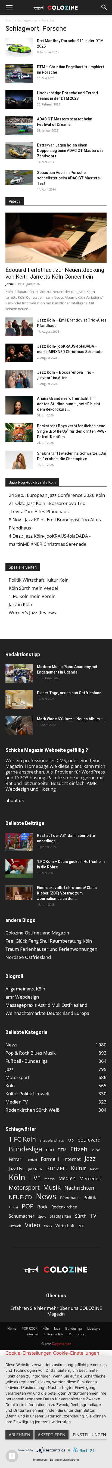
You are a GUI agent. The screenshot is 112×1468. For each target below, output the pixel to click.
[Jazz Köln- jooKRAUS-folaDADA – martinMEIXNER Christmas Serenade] (19, 353)
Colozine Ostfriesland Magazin (37, 933)
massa (49, 1178)
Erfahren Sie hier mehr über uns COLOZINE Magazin (56, 1311)
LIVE (35, 1178)
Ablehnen (19, 1434)
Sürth (80, 1216)
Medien (67, 1178)
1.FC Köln (22, 1139)
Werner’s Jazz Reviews (32, 612)
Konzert (56, 1168)
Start (9, 20)
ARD (71, 1140)
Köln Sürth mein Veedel (33, 588)
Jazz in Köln (20, 604)
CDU (50, 1149)
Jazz (90, 1158)
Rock (42, 1207)
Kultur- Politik (53, 1334)
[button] (9, 7)
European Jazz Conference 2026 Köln (66, 495)
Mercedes (90, 1178)
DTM (62, 1149)
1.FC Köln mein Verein (32, 596)
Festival (31, 1160)
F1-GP (95, 1150)
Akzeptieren (51, 1434)
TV (93, 1215)
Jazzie (9, 284)
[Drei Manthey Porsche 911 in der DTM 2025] (19, 47)
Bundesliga (25, 1149)
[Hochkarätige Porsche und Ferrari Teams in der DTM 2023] (19, 99)
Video (32, 1225)
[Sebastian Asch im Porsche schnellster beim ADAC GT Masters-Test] (19, 177)
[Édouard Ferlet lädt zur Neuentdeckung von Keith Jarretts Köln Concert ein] (56, 238)
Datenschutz (61, 1343)
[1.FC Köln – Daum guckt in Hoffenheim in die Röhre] (19, 868)
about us (14, 800)
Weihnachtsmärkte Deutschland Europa (47, 1013)
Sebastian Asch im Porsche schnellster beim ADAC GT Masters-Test (69, 178)
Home (12, 1328)
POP (27, 1206)
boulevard (89, 1140)
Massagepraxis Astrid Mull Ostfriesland (46, 1005)
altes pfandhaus (52, 1140)
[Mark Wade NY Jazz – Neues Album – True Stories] (19, 725)
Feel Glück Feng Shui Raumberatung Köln (48, 941)
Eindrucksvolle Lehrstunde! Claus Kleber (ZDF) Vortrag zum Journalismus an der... (67, 893)
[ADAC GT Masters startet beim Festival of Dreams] (19, 125)
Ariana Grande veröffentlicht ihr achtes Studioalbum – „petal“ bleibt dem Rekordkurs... (68, 404)
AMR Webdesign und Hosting (51, 786)
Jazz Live (16, 1168)
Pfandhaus (70, 1197)
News (46, 1196)
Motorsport (24, 1187)
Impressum (40, 1459)
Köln (17, 1177)
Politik (89, 1198)
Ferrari (16, 1159)
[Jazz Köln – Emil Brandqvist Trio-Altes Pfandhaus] (19, 326)
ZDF (81, 1225)
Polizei (13, 1207)
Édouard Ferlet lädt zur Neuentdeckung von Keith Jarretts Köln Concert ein (54, 273)
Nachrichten (79, 1187)
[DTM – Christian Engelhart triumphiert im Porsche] (19, 73)
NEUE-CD (20, 1197)
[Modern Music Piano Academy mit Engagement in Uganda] (19, 673)
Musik (52, 1187)
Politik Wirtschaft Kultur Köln (39, 580)
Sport (42, 1216)
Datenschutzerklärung (64, 1459)
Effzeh (79, 1149)
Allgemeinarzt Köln (25, 989)
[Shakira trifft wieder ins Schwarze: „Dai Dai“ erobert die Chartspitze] (19, 460)
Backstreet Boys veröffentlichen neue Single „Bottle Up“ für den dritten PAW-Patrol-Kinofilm (71, 431)
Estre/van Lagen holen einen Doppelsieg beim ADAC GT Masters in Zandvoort (70, 150)
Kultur (78, 1168)
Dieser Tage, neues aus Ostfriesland (69, 693)
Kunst (94, 1169)
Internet (72, 1159)
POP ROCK (29, 1328)
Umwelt (15, 1225)
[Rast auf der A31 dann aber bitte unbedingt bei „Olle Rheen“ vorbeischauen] (19, 842)
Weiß (48, 1226)
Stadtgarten (60, 1216)
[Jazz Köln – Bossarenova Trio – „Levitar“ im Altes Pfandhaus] (19, 379)
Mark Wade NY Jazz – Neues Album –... (71, 719)
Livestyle (93, 1328)
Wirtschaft (64, 1225)
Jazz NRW (35, 1169)
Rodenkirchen (64, 1207)
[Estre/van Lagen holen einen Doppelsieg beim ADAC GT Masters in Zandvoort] (19, 150)
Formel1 (50, 1159)
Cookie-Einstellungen (28, 1353)
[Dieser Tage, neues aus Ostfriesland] (19, 699)
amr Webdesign (22, 997)
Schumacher (22, 1216)
